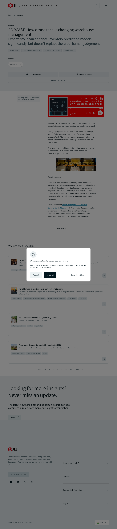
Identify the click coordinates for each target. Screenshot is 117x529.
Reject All (36, 275)
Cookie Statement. (45, 267)
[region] (58, 264)
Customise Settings (79, 275)
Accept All (50, 275)
